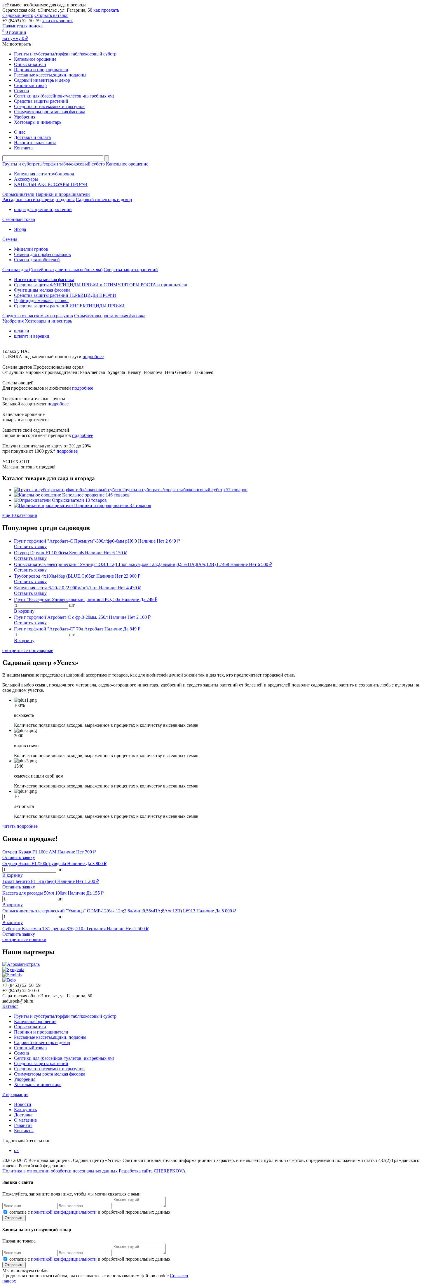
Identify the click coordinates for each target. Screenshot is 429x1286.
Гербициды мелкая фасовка (41, 300)
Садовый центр (17, 15)
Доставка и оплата (32, 137)
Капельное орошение (35, 59)
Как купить (25, 1109)
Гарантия (23, 1125)
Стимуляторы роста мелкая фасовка (49, 111)
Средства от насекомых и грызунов (49, 106)
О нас (19, 132)
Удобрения (24, 116)
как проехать (106, 10)
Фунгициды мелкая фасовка (42, 289)
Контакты (24, 147)
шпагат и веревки (31, 336)
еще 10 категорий (19, 515)
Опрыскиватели (30, 64)
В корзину (24, 611)
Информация (15, 1094)
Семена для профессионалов (42, 254)
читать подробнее (20, 826)
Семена (21, 90)
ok (16, 1150)
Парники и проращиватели (41, 69)
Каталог (10, 1006)
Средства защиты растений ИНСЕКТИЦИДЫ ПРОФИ (69, 305)
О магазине (25, 1120)
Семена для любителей (37, 259)
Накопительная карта (35, 142)
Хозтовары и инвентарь (37, 122)
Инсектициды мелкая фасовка (44, 279)
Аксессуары (26, 179)
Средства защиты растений (41, 101)
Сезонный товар (30, 85)
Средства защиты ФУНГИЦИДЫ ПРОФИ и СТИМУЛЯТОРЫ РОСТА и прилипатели (100, 284)
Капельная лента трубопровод (44, 173)
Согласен (179, 1275)
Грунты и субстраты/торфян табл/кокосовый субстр (65, 53)
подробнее (93, 356)
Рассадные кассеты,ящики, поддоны (50, 74)
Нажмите (22, 25)
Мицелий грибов (31, 249)
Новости (22, 1104)
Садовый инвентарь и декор (42, 80)
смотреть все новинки (24, 939)
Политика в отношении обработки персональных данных (60, 1170)
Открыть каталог (51, 15)
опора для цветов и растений (43, 209)
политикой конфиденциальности (64, 1212)
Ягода (20, 229)
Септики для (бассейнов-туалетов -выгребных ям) (64, 95)
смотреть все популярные (27, 650)
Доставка (23, 1114)
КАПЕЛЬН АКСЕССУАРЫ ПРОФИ (51, 184)
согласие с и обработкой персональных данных (89, 1212)
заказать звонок (57, 20)
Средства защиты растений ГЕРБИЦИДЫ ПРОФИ (65, 295)
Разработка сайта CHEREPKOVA (152, 1170)
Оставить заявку (30, 546)
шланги (21, 330)
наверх (9, 1280)
